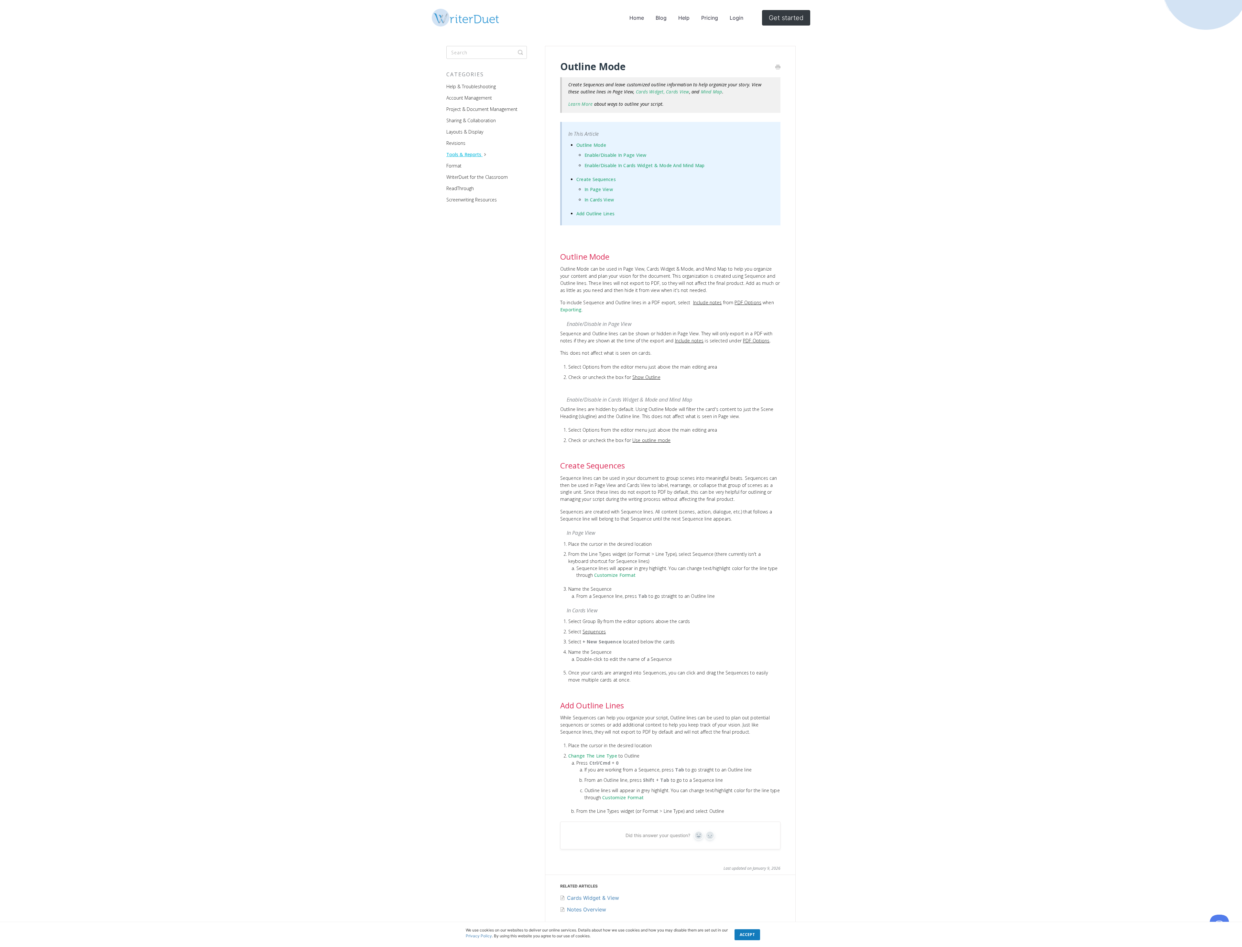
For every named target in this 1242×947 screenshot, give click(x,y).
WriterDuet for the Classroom (477, 177)
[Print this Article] (777, 67)
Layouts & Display (464, 132)
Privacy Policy (479, 935)
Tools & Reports (464, 154)
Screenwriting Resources (471, 200)
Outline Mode (591, 145)
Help (684, 18)
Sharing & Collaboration (471, 120)
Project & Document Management (482, 109)
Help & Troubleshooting (471, 86)
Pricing (709, 18)
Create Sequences (596, 179)
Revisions (455, 143)
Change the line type (592, 756)
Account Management (469, 98)
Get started (786, 18)
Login (736, 18)
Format (454, 166)
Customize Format (615, 575)
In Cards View (599, 200)
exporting (571, 310)
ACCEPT (747, 934)
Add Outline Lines (595, 213)
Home (636, 18)
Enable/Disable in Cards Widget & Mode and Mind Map (644, 165)
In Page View (598, 189)
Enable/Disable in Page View (615, 155)
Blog (661, 18)
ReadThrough (460, 188)
